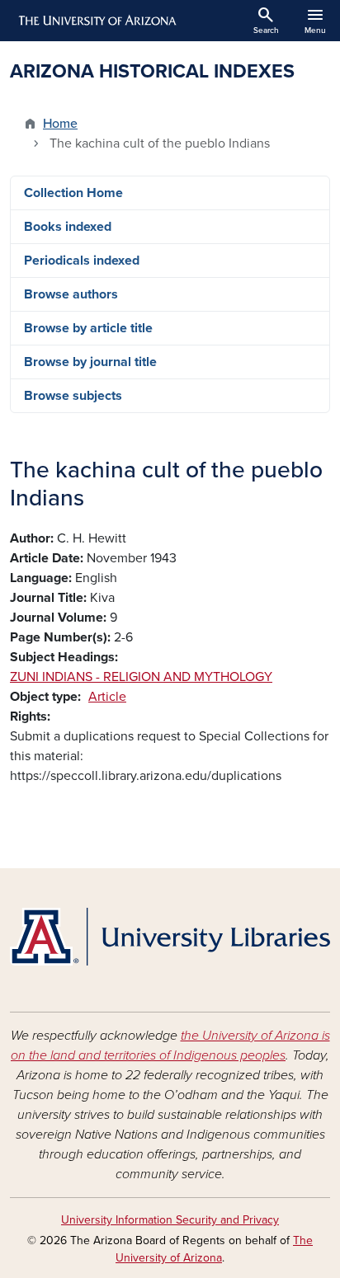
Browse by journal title (90, 362)
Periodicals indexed (81, 260)
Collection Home (73, 193)
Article (107, 696)
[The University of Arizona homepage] (96, 20)
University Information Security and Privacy (170, 1220)
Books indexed (67, 226)
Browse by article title (88, 328)
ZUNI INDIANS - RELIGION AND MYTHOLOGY (141, 677)
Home (60, 123)
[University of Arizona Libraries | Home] (170, 937)
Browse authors (71, 294)
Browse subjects (73, 396)
